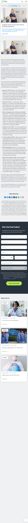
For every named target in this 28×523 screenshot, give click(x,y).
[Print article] (16, 197)
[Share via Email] (12, 197)
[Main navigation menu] (26, 1)
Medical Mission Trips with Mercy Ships (10, 375)
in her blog (16, 69)
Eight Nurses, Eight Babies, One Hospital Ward (12, 347)
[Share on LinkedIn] (10, 197)
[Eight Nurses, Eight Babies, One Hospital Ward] (14, 336)
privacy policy (11, 277)
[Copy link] (14, 197)
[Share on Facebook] (5, 197)
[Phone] (22, 2)
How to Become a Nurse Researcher (10, 320)
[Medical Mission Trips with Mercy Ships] (14, 364)
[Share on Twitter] (7, 197)
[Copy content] (21, 197)
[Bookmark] (23, 197)
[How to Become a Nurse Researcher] (14, 309)
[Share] (18, 197)
